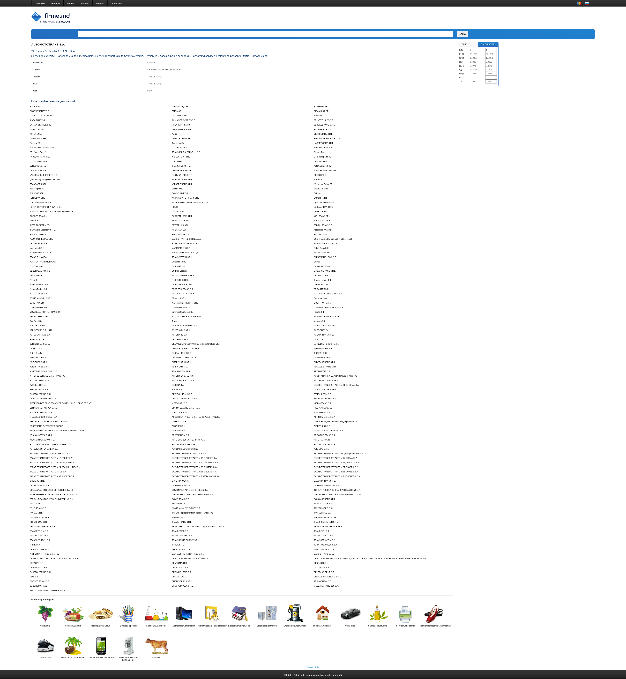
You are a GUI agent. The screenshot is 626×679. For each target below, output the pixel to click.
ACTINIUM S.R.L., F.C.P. (324, 417)
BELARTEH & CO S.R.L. (324, 120)
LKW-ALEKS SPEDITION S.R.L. (186, 348)
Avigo (174, 134)
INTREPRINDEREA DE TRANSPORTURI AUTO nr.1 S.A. (55, 494)
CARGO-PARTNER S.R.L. (325, 389)
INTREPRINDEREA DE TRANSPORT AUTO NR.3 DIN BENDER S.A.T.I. (61, 403)
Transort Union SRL (322, 280)
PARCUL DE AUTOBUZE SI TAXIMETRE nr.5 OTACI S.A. (339, 494)
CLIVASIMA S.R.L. (180, 563)
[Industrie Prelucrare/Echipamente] (128, 645)
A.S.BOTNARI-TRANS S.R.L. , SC (44, 554)
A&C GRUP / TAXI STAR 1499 (185, 358)
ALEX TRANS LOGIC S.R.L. (326, 257)
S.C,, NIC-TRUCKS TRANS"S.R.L (186, 316)
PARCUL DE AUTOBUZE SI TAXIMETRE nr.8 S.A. (51, 499)
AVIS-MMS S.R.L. (321, 449)
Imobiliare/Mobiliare (322, 626)
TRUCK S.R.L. (178, 545)
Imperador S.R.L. (37, 248)
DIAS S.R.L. (35, 577)
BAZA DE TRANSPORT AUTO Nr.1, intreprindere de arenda (340, 453)
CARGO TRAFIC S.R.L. (324, 554)
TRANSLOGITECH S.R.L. (41, 540)
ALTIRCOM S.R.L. (180, 367)
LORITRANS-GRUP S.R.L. (41, 202)
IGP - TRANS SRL (322, 216)
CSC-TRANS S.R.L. (322, 568)
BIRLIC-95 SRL (36, 193)
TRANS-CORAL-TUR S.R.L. (326, 522)
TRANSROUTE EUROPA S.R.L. (186, 540)
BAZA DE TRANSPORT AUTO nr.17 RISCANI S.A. (336, 458)
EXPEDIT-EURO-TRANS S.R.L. (186, 243)
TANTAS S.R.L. (36, 513)
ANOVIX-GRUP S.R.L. (323, 129)
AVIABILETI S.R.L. (38, 385)
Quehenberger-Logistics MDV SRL (45, 180)
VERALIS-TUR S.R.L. (39, 358)
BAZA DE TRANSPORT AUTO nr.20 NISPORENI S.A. (195, 463)
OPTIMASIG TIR (321, 275)
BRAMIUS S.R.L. (179, 298)
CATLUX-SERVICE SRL (40, 125)
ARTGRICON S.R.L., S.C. (183, 376)
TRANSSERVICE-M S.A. (324, 540)
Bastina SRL (177, 189)
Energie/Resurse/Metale (294, 626)
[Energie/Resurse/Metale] (295, 614)
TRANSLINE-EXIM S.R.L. (183, 536)
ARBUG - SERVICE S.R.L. (41, 435)
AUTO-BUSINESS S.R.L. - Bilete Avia (188, 440)
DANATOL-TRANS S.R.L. (41, 394)
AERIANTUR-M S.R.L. (323, 581)
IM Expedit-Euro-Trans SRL (326, 243)
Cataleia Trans (178, 211)
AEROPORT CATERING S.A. (184, 326)
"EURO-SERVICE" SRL (182, 285)
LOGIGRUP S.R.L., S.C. (182, 307)
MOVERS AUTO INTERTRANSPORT (46, 312)
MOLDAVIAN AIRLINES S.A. (326, 586)
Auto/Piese (350, 626)
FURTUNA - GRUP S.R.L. (183, 175)
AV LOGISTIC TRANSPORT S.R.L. (329, 294)
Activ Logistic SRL (38, 189)
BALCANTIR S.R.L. (180, 339)
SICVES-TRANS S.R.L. (324, 504)
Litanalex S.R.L (320, 198)
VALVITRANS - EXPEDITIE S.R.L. (44, 175)
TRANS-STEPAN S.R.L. (182, 257)
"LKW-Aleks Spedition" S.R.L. (43, 230)
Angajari (100, 3)
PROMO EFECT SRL (39, 316)
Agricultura (45, 626)
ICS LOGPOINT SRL (181, 157)
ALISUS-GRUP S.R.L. (181, 234)
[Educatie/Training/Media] (239, 614)
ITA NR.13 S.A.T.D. (38, 348)
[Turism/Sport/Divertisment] (73, 645)
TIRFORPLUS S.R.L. (323, 412)
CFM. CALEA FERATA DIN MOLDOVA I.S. (190, 558)
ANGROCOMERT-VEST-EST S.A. (328, 431)
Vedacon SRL (320, 321)
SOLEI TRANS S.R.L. (39, 508)
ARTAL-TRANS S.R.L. (39, 294)
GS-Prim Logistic (179, 271)
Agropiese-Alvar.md (322, 230)
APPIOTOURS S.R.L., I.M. (41, 330)
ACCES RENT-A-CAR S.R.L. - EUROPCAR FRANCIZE (196, 417)
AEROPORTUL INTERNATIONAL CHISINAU (49, 421)
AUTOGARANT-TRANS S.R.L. (185, 294)
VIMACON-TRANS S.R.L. (325, 549)
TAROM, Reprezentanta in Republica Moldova (192, 513)
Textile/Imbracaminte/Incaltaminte (435, 626)
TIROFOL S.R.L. (321, 353)
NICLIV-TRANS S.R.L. (323, 403)
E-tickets (317, 193)
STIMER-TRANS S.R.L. (324, 221)
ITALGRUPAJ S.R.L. (180, 148)
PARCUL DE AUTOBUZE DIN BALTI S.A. (48, 590)
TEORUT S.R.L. (179, 517)
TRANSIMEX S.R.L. (322, 531)
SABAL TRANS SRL (181, 221)
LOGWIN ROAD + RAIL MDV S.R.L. (329, 307)
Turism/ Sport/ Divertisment (73, 657)
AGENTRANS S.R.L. (39, 362)
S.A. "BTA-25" (178, 161)
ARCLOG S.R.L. (321, 234)
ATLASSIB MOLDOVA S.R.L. (42, 440)
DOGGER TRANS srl (39, 216)
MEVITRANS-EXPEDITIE (325, 170)
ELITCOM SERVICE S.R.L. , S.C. (328, 138)
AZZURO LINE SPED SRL (41, 239)
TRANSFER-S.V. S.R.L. (40, 531)
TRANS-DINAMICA (38, 257)
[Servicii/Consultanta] (405, 614)
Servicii (70, 3)
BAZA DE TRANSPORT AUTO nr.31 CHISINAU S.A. (336, 385)
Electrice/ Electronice (267, 626)
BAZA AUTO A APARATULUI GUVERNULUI (49, 453)
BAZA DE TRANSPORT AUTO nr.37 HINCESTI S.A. (52, 476)
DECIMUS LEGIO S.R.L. (182, 572)
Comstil (317, 262)
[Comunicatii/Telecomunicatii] (101, 645)
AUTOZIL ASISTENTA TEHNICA (44, 449)
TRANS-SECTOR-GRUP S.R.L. (43, 526)
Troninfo (175, 321)
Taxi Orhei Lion (36, 321)
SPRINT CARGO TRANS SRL (327, 316)
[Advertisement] (529, 18)
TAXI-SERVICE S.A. (322, 513)
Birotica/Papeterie (128, 626)
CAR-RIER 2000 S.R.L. (182, 485)
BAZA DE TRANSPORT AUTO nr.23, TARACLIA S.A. (336, 463)
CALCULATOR (487, 44)
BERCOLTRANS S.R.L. (40, 389)
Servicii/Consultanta (405, 626)
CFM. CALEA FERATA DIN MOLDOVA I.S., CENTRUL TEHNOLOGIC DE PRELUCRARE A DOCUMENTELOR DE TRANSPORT (370, 558)
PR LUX (33, 280)
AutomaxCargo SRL (181, 106)
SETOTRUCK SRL (180, 225)
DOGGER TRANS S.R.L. (40, 581)
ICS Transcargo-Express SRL (185, 303)
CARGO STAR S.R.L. (39, 170)
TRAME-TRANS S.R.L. (182, 522)
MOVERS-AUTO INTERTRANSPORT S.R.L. (191, 202)
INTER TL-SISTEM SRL (40, 225)
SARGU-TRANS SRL (323, 161)
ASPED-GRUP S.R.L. (181, 330)
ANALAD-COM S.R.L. (181, 371)
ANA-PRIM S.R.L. (179, 431)
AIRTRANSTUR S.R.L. (182, 362)
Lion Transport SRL (322, 157)
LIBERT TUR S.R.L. (322, 303)
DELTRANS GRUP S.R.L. (325, 572)
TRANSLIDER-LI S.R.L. (40, 536)
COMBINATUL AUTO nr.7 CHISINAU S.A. (190, 490)
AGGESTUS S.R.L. (180, 421)
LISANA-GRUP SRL (38, 307)
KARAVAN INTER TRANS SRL (185, 198)
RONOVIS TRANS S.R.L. (325, 499)
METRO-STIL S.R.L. (180, 403)
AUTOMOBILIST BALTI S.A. (184, 444)
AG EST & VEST (179, 230)
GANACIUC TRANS (322, 266)
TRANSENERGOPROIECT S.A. (44, 417)
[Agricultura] (45, 614)
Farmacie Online (313, 667)
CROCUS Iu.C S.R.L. (181, 568)
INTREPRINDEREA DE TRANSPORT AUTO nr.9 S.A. (337, 490)
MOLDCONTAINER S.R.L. (183, 275)
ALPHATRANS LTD (322, 285)
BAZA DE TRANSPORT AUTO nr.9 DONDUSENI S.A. (337, 476)
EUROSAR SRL (179, 266)
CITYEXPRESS (321, 211)
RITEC (175, 207)
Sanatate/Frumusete (377, 626)
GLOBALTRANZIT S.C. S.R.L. (185, 399)
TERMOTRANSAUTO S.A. (325, 517)
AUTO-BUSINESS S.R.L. (41, 380)
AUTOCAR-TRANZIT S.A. (183, 380)
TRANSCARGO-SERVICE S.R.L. (328, 526)
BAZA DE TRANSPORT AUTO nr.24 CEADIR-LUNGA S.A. (55, 467)
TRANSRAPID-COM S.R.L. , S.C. (186, 152)
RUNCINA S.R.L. (37, 504)
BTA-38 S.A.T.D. (179, 389)
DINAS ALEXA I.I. (179, 577)
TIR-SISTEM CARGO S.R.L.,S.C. (186, 253)
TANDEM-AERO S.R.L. (324, 508)
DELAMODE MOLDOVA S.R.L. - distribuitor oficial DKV (196, 344)
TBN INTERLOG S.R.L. (40, 517)
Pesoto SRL (319, 312)
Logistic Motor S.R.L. (39, 161)
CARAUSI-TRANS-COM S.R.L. (327, 485)
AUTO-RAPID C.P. (322, 440)
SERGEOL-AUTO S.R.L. (324, 125)
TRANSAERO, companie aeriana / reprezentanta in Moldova (198, 526)
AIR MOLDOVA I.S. (38, 234)
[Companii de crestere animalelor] (156, 645)
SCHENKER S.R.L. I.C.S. (41, 253)
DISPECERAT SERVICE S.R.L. (327, 577)
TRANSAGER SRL (38, 184)
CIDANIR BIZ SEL (322, 111)
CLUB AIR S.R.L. (321, 563)
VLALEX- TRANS (37, 326)
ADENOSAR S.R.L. (322, 358)
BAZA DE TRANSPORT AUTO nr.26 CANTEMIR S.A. (195, 467)
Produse (55, 3)
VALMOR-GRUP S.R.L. (40, 285)
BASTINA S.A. (178, 385)
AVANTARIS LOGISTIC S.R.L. (185, 449)
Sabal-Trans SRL (321, 248)
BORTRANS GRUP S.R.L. (41, 298)
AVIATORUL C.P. (37, 339)
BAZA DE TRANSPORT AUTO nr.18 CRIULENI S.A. (52, 463)
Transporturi (45, 657)
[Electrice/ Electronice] (267, 614)
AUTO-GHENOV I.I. (322, 330)
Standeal (318, 116)
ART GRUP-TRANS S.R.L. (325, 435)
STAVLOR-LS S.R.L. (181, 412)
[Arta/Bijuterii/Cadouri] (101, 614)
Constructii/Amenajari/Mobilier (212, 626)
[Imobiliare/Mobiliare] (322, 614)
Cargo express (320, 298)
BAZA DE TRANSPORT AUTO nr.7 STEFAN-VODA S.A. (196, 476)
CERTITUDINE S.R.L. (323, 134)
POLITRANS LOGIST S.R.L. (42, 412)
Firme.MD (40, 3)
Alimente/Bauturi (73, 626)
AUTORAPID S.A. (179, 335)
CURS (464, 44)
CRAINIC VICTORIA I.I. (40, 568)
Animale (156, 657)
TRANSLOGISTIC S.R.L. (324, 536)
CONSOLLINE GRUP (181, 193)
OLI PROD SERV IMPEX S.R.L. (43, 408)
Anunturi (84, 3)
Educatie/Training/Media (239, 626)
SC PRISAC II (320, 175)
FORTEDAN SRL (37, 198)
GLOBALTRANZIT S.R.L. (40, 111)
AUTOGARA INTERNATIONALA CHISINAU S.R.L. (51, 444)
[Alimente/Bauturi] (73, 614)
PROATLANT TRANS (181, 125)
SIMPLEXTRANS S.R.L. (182, 180)
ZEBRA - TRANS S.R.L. (324, 225)
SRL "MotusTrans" (38, 152)
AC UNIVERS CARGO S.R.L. (184, 120)
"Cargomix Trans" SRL (324, 184)
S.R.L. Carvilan (36, 353)
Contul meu (116, 3)
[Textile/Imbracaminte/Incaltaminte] (433, 614)
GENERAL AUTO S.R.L (40, 271)
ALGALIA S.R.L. (179, 426)
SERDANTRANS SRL (323, 207)
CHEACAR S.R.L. (37, 563)
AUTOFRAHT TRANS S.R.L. (326, 380)
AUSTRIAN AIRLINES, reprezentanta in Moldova (335, 376)
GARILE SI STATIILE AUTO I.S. (43, 399)
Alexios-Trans (320, 152)
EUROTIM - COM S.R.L (182, 216)
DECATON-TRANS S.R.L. (183, 394)
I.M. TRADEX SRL (180, 116)
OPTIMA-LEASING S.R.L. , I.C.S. (186, 408)
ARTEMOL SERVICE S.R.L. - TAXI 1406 (47, 376)
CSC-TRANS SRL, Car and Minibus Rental (333, 239)
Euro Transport (36, 266)
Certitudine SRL (179, 262)
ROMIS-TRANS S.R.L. (181, 499)
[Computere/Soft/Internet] (184, 614)
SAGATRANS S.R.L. (181, 504)
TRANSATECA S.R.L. (181, 166)
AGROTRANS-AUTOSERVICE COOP (46, 426)
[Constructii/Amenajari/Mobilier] (211, 614)
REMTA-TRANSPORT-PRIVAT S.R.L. (46, 207)
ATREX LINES (36, 134)
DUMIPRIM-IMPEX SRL (182, 170)
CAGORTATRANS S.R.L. (325, 481)
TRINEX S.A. (35, 545)
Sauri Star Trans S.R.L (324, 148)
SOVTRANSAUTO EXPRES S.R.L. (187, 508)
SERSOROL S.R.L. (38, 166)
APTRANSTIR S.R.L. (323, 371)
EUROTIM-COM (37, 303)
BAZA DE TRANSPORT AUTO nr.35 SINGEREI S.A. (194, 472)
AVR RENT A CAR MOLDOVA (43, 262)
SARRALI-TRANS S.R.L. (183, 353)
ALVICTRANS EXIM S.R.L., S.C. (44, 371)
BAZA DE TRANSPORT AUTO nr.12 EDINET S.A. (51, 458)
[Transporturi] (45, 645)
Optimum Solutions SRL (324, 202)
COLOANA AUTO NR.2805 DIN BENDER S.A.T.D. (52, 490)
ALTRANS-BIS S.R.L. (323, 426)
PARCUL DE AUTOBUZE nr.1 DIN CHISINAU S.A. (194, 494)
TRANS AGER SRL (322, 253)
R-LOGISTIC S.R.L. (180, 280)
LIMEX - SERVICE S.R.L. (325, 271)
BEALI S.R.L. (319, 339)
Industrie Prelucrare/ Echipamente (128, 658)
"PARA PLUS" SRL (38, 120)
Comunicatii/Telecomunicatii (101, 657)
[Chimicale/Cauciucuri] (156, 614)
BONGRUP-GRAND (38, 586)
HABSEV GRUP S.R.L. (324, 143)
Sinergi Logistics (37, 129)
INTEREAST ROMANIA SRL (326, 399)
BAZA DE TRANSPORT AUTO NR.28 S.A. (48, 472)
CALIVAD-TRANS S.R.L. (40, 485)
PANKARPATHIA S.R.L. (324, 348)
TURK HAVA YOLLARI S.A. (325, 545)
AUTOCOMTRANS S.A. (40, 335)
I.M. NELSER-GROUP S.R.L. (326, 344)
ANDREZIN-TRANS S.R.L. (183, 289)
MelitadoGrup (36, 275)
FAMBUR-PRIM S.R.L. (323, 394)
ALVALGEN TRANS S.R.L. (325, 367)
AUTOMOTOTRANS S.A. (325, 444)
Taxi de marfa (178, 143)
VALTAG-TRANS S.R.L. (182, 549)
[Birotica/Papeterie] (128, 614)
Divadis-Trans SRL (38, 138)
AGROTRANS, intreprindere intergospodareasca (335, 421)
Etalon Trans (35, 106)
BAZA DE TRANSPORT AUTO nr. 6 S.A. (189, 453)
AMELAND (176, 111)
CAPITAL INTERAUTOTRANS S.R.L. (188, 554)
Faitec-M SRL (36, 143)
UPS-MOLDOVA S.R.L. (40, 549)
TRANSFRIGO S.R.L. (181, 531)
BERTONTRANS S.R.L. (40, 344)
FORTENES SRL (321, 106)
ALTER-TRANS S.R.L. (39, 367)
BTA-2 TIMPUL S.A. (180, 481)
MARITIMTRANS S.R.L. (182, 248)
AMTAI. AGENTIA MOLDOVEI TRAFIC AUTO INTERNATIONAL (57, 431)
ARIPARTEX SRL (321, 289)
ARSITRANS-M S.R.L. (181, 435)
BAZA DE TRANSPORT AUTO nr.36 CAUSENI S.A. (336, 472)
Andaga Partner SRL (39, 289)
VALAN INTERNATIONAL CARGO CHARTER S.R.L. (53, 211)
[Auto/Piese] (350, 614)
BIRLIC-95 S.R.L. (321, 189)
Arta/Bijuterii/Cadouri (100, 626)
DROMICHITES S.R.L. (39, 243)
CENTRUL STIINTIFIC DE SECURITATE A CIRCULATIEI (54, 558)
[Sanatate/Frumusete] (378, 614)
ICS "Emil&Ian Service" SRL (42, 148)
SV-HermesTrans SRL (181, 129)
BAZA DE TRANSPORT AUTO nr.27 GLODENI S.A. (336, 467)
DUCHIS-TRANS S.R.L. (182, 581)
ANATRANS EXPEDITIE (324, 326)
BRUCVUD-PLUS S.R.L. (183, 586)
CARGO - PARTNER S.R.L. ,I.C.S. (186, 239)
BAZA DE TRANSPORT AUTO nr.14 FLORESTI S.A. (194, 458)
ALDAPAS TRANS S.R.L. (325, 362)
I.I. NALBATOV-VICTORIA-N (42, 116)
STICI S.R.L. (319, 180)
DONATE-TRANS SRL (182, 138)
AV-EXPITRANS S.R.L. (324, 335)
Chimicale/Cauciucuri (156, 626)
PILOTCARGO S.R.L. (323, 408)
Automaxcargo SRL (322, 166)
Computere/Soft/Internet (184, 626)
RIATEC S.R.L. (36, 221)
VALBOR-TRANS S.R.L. (182, 184)
